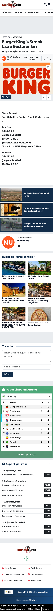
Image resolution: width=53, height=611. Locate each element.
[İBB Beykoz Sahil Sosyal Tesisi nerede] (13, 267)
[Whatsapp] (26, 558)
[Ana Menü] (49, 4)
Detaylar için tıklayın (26, 454)
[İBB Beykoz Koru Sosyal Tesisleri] (39, 267)
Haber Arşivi (36, 581)
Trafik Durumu (36, 568)
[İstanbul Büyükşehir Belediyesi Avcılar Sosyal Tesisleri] (13, 290)
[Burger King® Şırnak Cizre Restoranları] (26, 78)
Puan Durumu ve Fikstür (14, 574)
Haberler (6, 37)
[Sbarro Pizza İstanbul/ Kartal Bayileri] (39, 314)
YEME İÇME (17, 37)
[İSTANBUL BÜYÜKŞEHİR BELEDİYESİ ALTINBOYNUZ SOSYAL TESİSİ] (13, 314)
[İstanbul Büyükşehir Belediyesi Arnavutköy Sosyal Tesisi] (39, 290)
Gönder (8, 374)
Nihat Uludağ (23, 240)
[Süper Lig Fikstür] (49, 464)
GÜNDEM (6, 12)
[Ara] (45, 4)
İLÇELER (18, 12)
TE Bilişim (33, 600)
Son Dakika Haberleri (13, 581)
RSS (9, 592)
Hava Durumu (10, 568)
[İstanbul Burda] (11, 5)
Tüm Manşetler (37, 574)
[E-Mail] (19, 246)
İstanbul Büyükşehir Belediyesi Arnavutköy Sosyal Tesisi (38, 301)
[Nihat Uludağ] (8, 242)
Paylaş (7, 97)
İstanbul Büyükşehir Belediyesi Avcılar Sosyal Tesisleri (13, 301)
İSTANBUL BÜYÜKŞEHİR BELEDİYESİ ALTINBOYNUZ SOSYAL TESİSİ (13, 325)
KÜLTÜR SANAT (32, 12)
